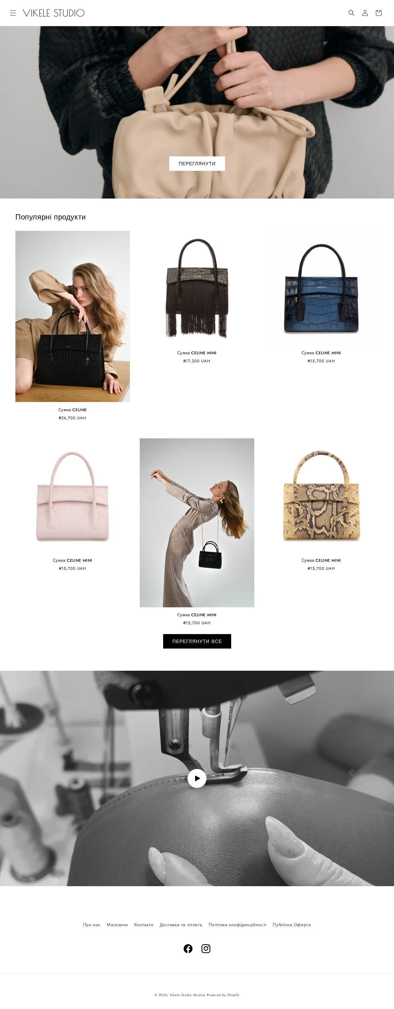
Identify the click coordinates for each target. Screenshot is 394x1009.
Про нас (92, 925)
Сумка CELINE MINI (197, 353)
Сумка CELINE (72, 410)
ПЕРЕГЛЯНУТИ (197, 163)
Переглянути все (197, 641)
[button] (13, 13)
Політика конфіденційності (238, 925)
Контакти (144, 925)
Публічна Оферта (292, 925)
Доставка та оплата (181, 925)
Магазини (117, 925)
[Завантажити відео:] (197, 778)
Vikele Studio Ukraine (188, 994)
